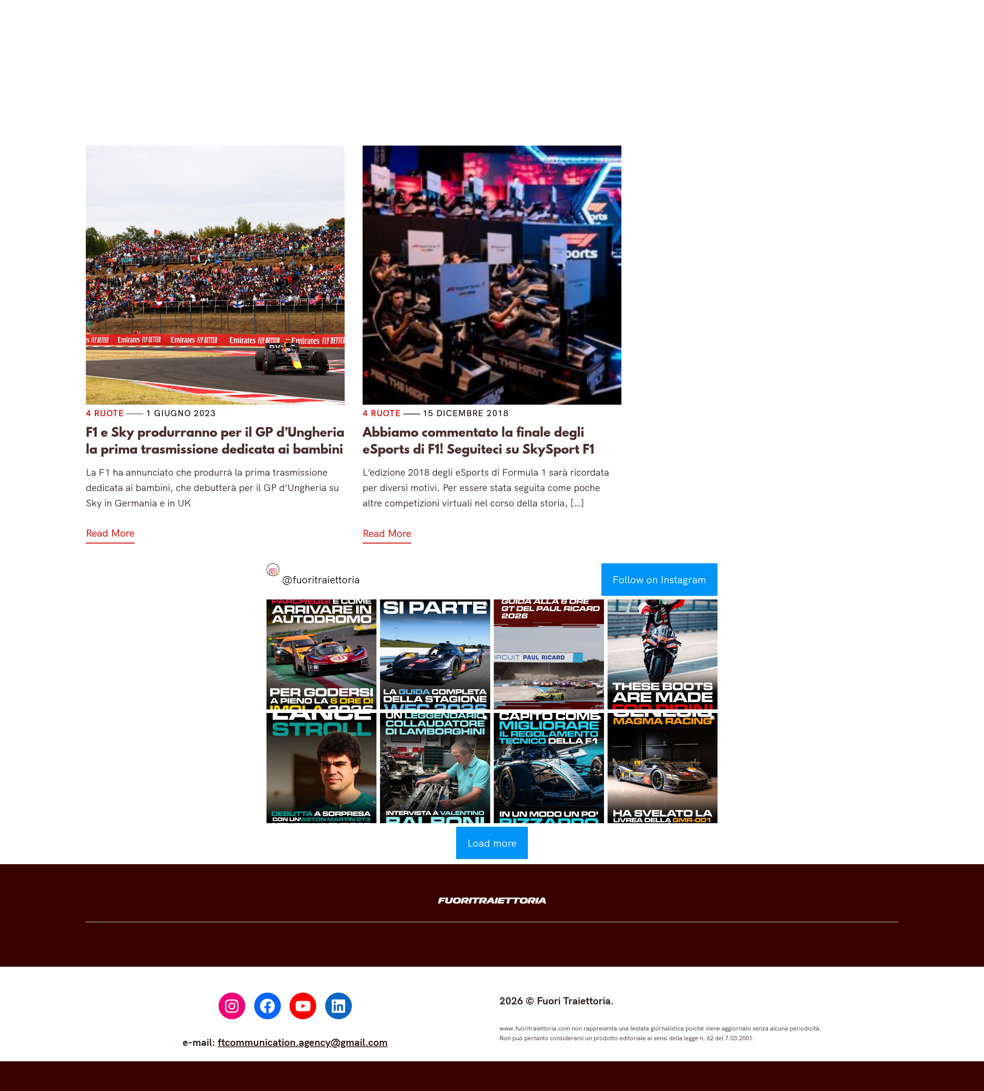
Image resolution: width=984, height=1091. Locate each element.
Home (300, 86)
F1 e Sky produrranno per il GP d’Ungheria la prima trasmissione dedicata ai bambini (215, 440)
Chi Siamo (674, 86)
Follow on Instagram (659, 579)
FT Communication (582, 86)
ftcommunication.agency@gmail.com (303, 1042)
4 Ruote (358, 86)
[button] (321, 654)
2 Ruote (426, 86)
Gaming (494, 86)
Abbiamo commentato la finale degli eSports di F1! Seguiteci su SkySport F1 (478, 440)
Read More (110, 532)
